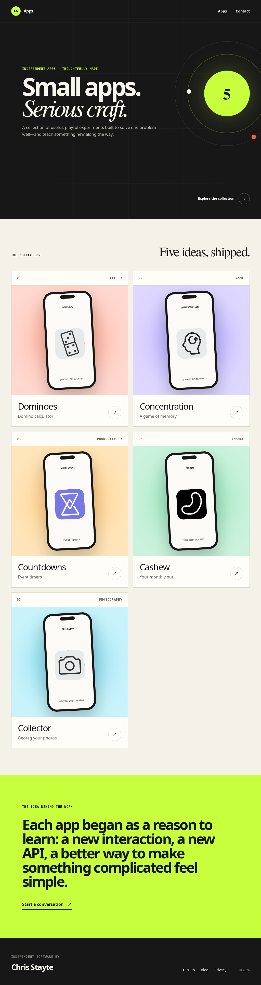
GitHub (189, 969)
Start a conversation (47, 904)
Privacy (220, 969)
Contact (243, 11)
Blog (204, 969)
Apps (222, 11)
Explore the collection (221, 198)
